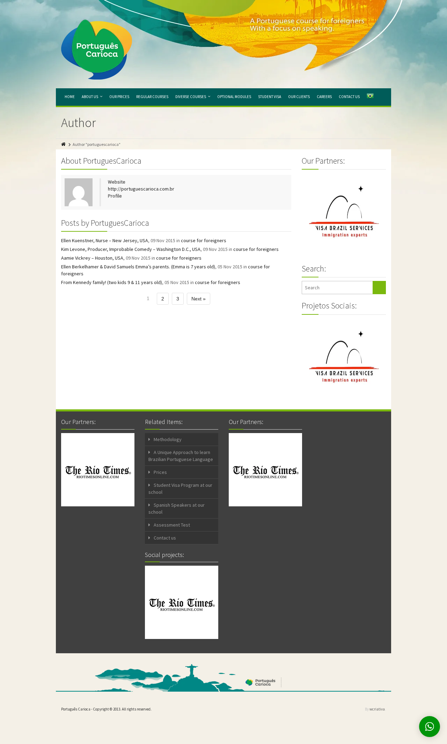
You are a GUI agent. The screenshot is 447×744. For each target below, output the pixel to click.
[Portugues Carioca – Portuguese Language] (370, 97)
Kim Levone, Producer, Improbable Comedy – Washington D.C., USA (130, 249)
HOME (70, 96)
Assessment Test (172, 525)
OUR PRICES (119, 96)
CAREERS (324, 96)
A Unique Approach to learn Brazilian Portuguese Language (180, 455)
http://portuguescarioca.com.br (141, 189)
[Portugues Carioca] (96, 49)
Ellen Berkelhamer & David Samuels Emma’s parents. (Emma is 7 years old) (138, 266)
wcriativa (377, 709)
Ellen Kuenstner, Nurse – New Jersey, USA (104, 240)
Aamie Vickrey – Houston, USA (92, 258)
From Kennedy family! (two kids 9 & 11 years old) (111, 282)
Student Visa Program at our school (180, 488)
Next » (198, 299)
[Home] (64, 144)
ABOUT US (90, 96)
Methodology (168, 439)
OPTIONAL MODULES (234, 96)
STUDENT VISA (269, 96)
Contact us (165, 538)
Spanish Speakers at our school (176, 508)
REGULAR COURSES (152, 96)
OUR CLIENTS (299, 96)
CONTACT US (349, 96)
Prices (160, 472)
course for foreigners (203, 240)
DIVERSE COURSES (190, 96)
